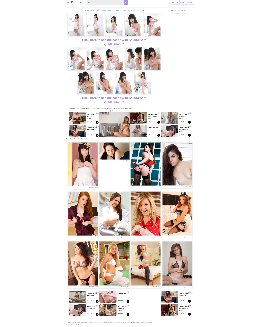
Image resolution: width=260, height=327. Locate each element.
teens (98, 108)
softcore (72, 108)
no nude (88, 108)
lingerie (103, 108)
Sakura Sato (115, 111)
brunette (109, 108)
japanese (121, 108)
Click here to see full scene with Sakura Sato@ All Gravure (114, 42)
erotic (115, 108)
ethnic (83, 108)
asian (78, 108)
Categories (174, 2)
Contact (79, 324)
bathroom (128, 108)
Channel (190, 2)
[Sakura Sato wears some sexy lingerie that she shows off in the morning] (76, 24)
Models (182, 2)
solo (94, 108)
